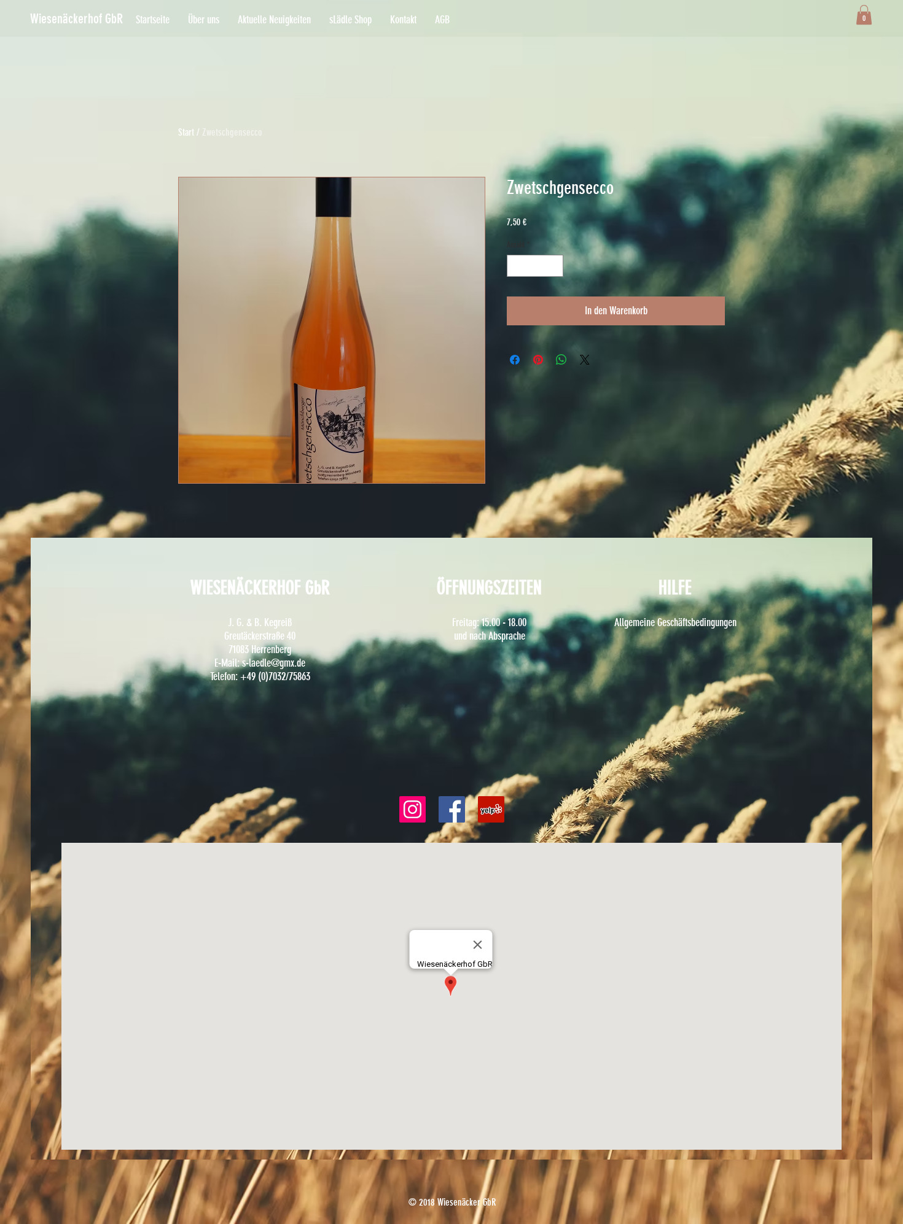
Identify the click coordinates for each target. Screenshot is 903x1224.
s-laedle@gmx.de (273, 663)
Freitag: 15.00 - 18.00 (489, 622)
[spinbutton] (535, 265)
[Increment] (554, 265)
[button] (94, 19)
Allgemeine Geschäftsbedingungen (675, 622)
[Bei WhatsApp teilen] (561, 359)
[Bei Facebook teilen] (514, 359)
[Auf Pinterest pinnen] (538, 359)
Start (186, 132)
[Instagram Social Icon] (412, 809)
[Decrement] (516, 265)
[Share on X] (584, 359)
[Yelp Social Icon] (491, 809)
